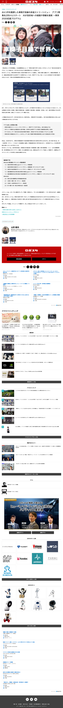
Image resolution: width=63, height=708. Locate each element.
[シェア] (9, 22)
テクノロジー (55, 4)
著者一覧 (15, 704)
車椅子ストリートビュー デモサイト (10, 212)
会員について (41, 4)
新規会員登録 (19, 259)
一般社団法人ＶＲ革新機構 (8, 214)
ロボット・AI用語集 (15, 4)
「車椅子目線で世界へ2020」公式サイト (12, 209)
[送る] (11, 22)
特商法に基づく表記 (46, 704)
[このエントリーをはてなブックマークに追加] (14, 22)
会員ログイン (20, 532)
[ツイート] (6, 22)
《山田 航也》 (58, 216)
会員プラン (43, 532)
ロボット (47, 4)
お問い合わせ (25, 704)
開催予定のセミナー (24, 4)
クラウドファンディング (8, 221)
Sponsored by (53, 305)
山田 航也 (15, 227)
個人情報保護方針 (37, 704)
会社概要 (20, 704)
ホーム (2, 4)
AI (51, 4)
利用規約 (31, 704)
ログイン (44, 259)
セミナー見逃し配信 (34, 4)
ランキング (8, 4)
